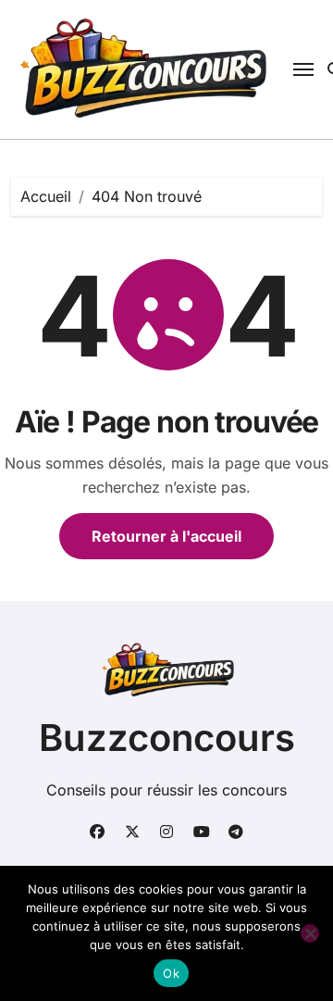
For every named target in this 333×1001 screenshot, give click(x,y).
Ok (171, 973)
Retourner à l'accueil (166, 536)
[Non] (310, 933)
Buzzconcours (167, 737)
